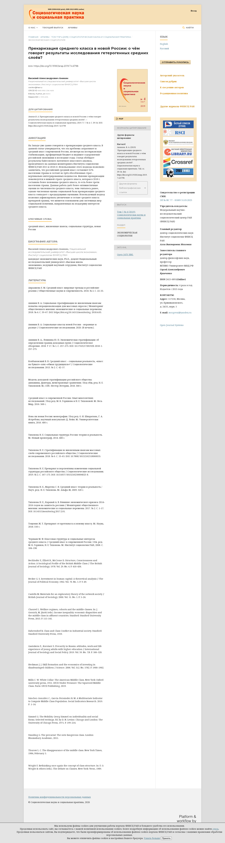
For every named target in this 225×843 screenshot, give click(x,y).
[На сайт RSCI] (178, 135)
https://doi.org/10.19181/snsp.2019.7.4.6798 (56, 66)
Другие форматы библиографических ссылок (130, 187)
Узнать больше (152, 838)
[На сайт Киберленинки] (178, 176)
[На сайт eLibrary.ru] (178, 156)
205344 (47, 94)
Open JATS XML (125, 254)
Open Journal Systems (172, 325)
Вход (194, 10)
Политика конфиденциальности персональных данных (59, 797)
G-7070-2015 (43, 97)
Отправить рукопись (175, 62)
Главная (33, 37)
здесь (215, 828)
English (164, 43)
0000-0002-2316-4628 (46, 91)
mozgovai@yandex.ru (180, 312)
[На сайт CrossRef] (178, 166)
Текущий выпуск (52, 27)
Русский (164, 48)
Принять (166, 838)
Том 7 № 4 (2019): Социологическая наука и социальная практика (91, 37)
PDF (120, 118)
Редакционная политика (174, 93)
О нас (32, 27)
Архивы (72, 27)
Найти (189, 27)
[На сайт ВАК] (178, 145)
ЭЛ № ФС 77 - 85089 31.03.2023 (176, 200)
